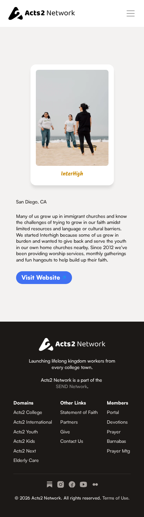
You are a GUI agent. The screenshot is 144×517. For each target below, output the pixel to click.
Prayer (114, 431)
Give (65, 431)
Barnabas (116, 441)
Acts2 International (32, 422)
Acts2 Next (24, 451)
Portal (113, 412)
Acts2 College (27, 412)
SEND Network (71, 386)
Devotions (117, 422)
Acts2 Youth (25, 431)
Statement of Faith (79, 412)
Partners (69, 422)
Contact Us (71, 441)
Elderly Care (26, 460)
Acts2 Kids (24, 441)
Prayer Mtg (118, 451)
